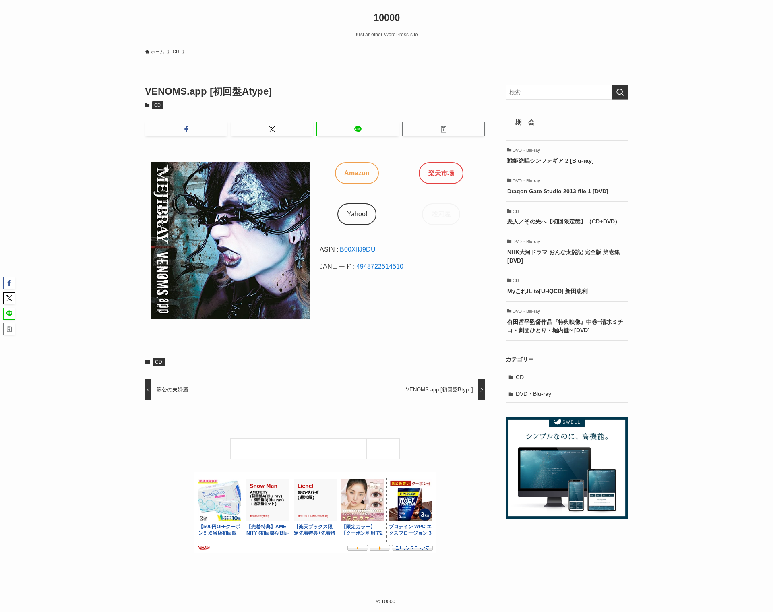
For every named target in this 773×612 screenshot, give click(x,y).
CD (157, 105)
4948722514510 (379, 266)
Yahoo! (357, 214)
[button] (186, 129)
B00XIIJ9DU (358, 249)
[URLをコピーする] (443, 129)
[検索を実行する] (620, 92)
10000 (387, 18)
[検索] (385, 449)
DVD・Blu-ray (533, 394)
